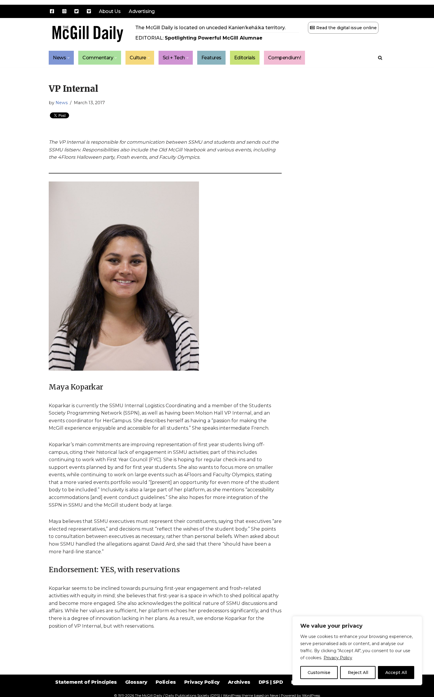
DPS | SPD (271, 682)
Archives (239, 682)
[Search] (380, 57)
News (62, 102)
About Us (109, 11)
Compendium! (284, 57)
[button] (68, 58)
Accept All (396, 672)
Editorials (244, 57)
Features (211, 57)
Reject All (358, 672)
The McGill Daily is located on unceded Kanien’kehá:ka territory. (210, 27)
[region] (357, 650)
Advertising (142, 11)
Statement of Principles (86, 682)
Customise (319, 672)
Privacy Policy (338, 657)
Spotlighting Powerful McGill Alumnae (213, 38)
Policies (166, 682)
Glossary (136, 682)
